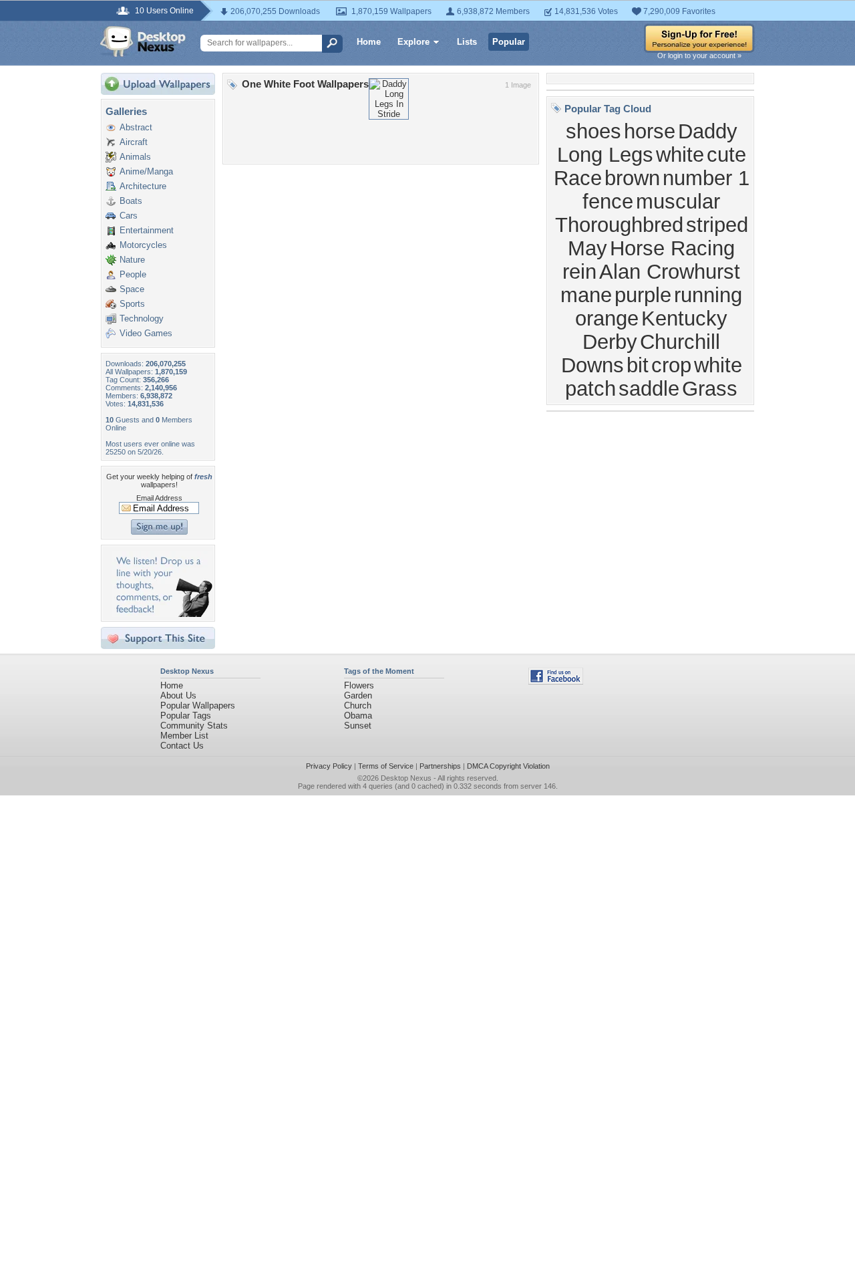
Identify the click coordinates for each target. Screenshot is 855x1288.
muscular (678, 201)
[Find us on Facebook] (555, 681)
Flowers (359, 685)
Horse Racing (672, 248)
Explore (413, 42)
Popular (508, 42)
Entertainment (147, 230)
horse (649, 131)
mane (586, 294)
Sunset (357, 726)
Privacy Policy (329, 766)
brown (632, 177)
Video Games (146, 333)
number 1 (706, 177)
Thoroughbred (619, 224)
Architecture (143, 186)
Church (357, 705)
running (708, 294)
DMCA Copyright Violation (508, 766)
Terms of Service (385, 766)
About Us (178, 695)
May (587, 248)
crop (671, 365)
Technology (142, 318)
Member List (184, 736)
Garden (358, 695)
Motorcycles (143, 245)
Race (578, 177)
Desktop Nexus (406, 778)
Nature (132, 260)
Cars (129, 216)
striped (717, 224)
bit (638, 365)
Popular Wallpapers (197, 705)
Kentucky (684, 318)
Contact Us (182, 746)
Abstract (136, 127)
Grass (709, 388)
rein (579, 271)
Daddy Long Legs (647, 143)
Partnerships (440, 766)
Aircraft (134, 142)
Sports (132, 304)
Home (369, 42)
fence (607, 201)
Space (132, 289)
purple (643, 294)
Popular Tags (185, 716)
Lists (467, 42)
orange (607, 318)
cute (726, 154)
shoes (593, 131)
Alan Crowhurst (669, 271)
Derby (609, 341)
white (680, 154)
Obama (358, 716)
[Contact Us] (162, 614)
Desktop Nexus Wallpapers (143, 41)
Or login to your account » (699, 55)
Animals (135, 157)
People (133, 274)
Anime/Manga (146, 171)
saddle (649, 388)
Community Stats (194, 726)
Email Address (159, 498)
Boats (131, 201)
